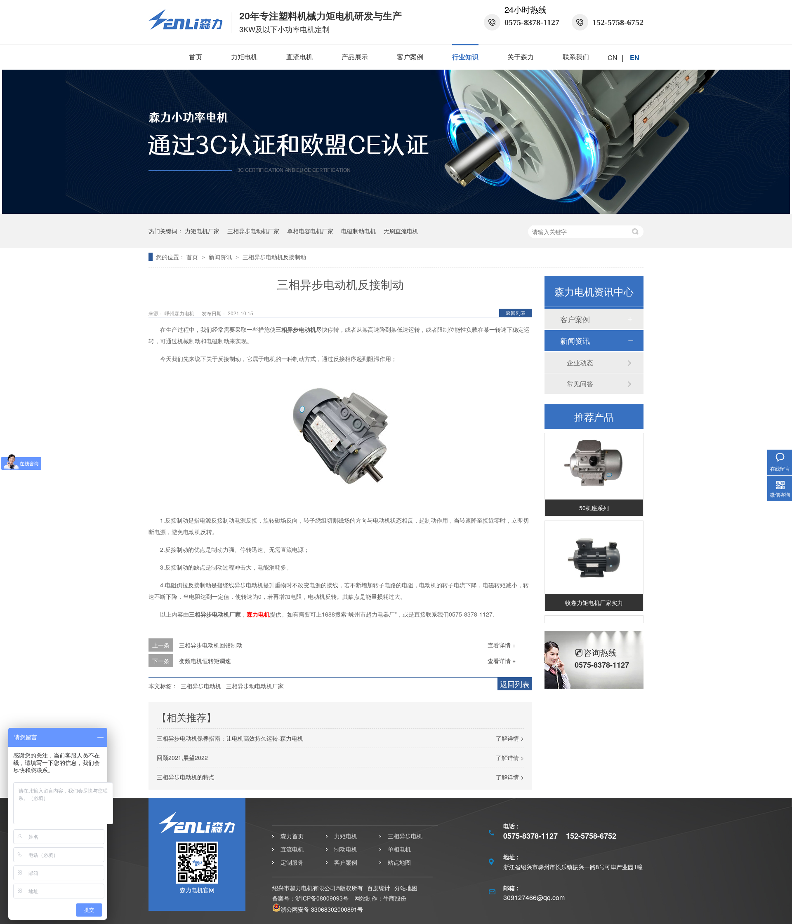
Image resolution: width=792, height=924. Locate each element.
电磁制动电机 (358, 231)
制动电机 (345, 849)
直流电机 (299, 56)
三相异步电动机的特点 (185, 777)
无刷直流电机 (401, 231)
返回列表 (516, 312)
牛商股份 (394, 898)
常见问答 (580, 383)
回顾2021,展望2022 (182, 757)
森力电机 (258, 614)
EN (634, 57)
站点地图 (399, 862)
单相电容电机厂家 (310, 231)
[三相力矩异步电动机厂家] (396, 211)
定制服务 (292, 862)
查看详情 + (502, 645)
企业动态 (580, 362)
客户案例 (410, 56)
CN (613, 57)
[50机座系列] (594, 457)
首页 (195, 56)
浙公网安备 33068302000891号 (321, 909)
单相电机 (399, 849)
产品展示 (355, 56)
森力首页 (292, 836)
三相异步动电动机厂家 (255, 686)
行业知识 (465, 56)
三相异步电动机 (201, 686)
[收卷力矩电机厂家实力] (594, 552)
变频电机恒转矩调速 (205, 661)
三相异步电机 (405, 836)
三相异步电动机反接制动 (274, 257)
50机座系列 (594, 501)
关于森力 (520, 56)
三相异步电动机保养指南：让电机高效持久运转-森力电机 (230, 738)
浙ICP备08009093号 (322, 898)
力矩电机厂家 (202, 231)
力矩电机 (244, 56)
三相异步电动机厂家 (253, 231)
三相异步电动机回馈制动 (211, 645)
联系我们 (576, 56)
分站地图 (405, 888)
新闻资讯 (221, 257)
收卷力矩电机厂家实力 (594, 596)
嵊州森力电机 (180, 313)
